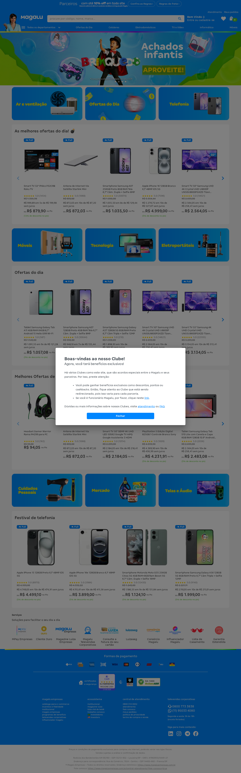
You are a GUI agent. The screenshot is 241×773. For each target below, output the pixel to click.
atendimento (146, 406)
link (146, 398)
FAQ (161, 406)
